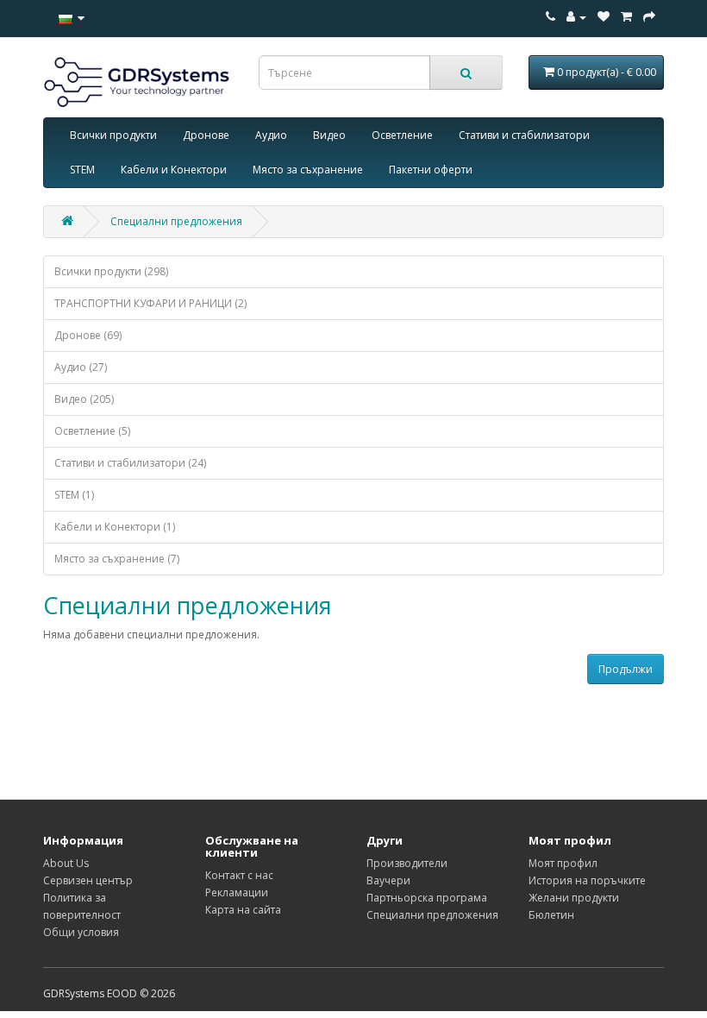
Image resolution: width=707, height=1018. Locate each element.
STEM (82, 169)
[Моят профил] (576, 16)
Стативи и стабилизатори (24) (130, 463)
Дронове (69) (88, 335)
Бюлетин (551, 915)
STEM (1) (74, 494)
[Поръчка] (626, 16)
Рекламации (236, 892)
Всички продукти (113, 135)
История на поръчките (587, 880)
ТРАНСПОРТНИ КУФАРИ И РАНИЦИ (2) (150, 303)
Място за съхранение (308, 169)
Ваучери (388, 880)
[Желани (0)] (604, 16)
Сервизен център (88, 880)
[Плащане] (649, 16)
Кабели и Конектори (174, 169)
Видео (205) (84, 399)
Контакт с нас (239, 875)
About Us (66, 863)
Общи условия (81, 932)
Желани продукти (574, 897)
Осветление (402, 135)
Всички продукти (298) (111, 271)
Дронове (206, 135)
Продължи (625, 669)
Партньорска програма (426, 897)
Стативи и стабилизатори (524, 135)
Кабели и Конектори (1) (114, 526)
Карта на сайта (243, 909)
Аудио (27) (80, 367)
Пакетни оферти (430, 169)
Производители (406, 863)
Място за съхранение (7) (116, 558)
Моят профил (563, 863)
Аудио (271, 135)
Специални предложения (176, 221)
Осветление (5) (92, 431)
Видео (329, 135)
